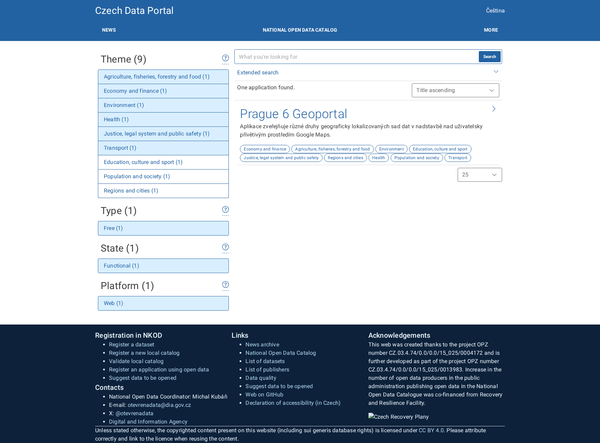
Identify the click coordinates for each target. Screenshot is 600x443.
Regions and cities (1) (131, 190)
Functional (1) (121, 265)
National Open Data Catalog (280, 353)
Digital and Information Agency (148, 421)
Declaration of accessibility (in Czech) (293, 403)
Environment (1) (124, 105)
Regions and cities (345, 157)
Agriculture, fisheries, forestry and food (332, 149)
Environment (391, 149)
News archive (262, 344)
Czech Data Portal (134, 10)
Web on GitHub (264, 394)
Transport (457, 157)
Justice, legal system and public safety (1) (157, 133)
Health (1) (116, 119)
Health (378, 157)
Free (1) (113, 228)
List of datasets (265, 361)
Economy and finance (265, 149)
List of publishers (267, 369)
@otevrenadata (135, 413)
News (109, 30)
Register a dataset (132, 344)
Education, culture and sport (440, 149)
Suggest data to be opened (142, 378)
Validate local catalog (136, 361)
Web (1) (113, 303)
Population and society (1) (137, 176)
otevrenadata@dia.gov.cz (159, 405)
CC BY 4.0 (431, 430)
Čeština (495, 10)
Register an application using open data (159, 369)
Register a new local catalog (144, 353)
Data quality (260, 378)
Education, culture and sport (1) (143, 162)
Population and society (416, 157)
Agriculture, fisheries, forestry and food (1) (157, 76)
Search (489, 56)
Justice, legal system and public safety (281, 157)
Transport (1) (120, 148)
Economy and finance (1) (135, 91)
